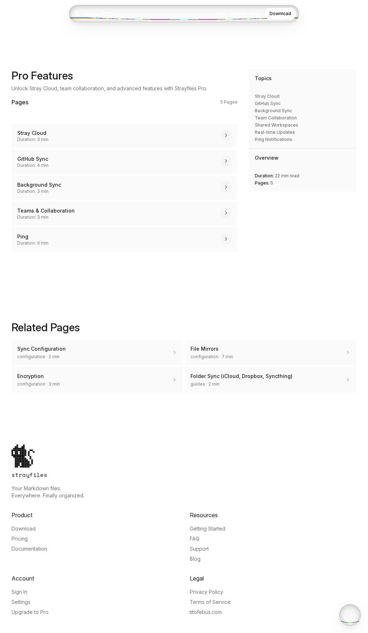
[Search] (350, 615)
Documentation (29, 549)
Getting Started (207, 528)
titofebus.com (206, 612)
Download (280, 13)
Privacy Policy (206, 592)
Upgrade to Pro (30, 612)
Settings (21, 602)
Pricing (238, 13)
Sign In (19, 592)
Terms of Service (210, 602)
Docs (221, 13)
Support (199, 549)
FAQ (194, 539)
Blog (255, 13)
